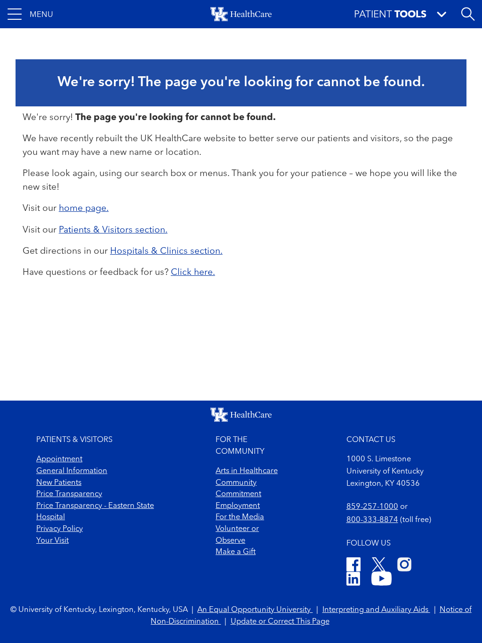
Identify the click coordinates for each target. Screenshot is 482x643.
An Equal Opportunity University (255, 610)
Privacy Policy (59, 529)
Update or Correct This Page (280, 622)
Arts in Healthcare (247, 471)
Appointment (59, 459)
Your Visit (52, 541)
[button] (30, 14)
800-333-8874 (372, 520)
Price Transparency (69, 494)
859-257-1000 (372, 507)
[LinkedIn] (353, 580)
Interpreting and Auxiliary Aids (376, 610)
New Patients (58, 483)
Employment (238, 506)
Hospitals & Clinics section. (166, 251)
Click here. (193, 272)
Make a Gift (236, 552)
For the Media (240, 517)
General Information (71, 471)
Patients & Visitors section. (113, 230)
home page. (84, 208)
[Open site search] (468, 14)
